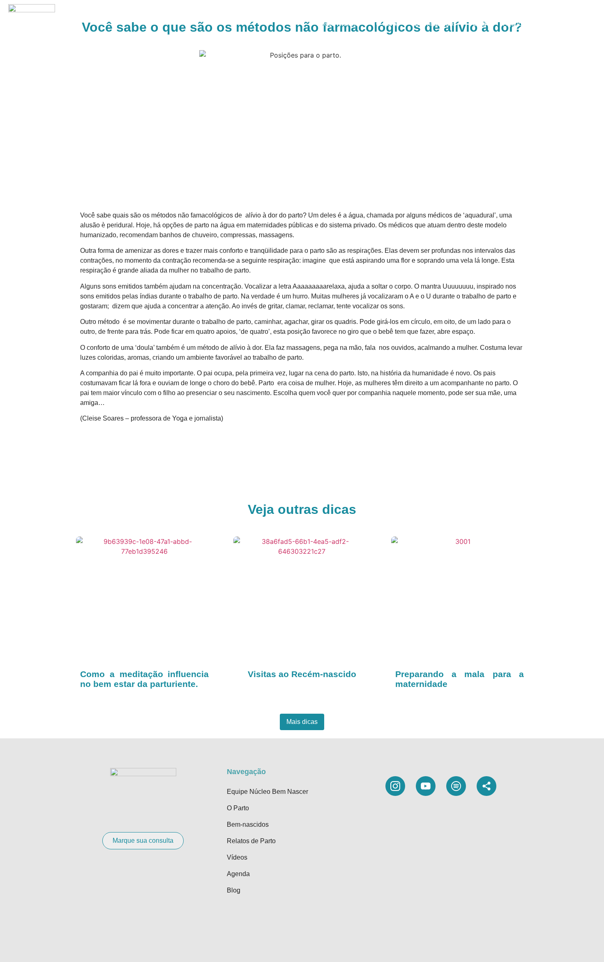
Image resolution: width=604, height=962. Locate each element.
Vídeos (552, 23)
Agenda (514, 23)
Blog (479, 23)
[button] (583, 24)
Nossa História (338, 23)
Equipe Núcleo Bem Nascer (267, 791)
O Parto (387, 23)
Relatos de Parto (251, 840)
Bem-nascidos (435, 23)
